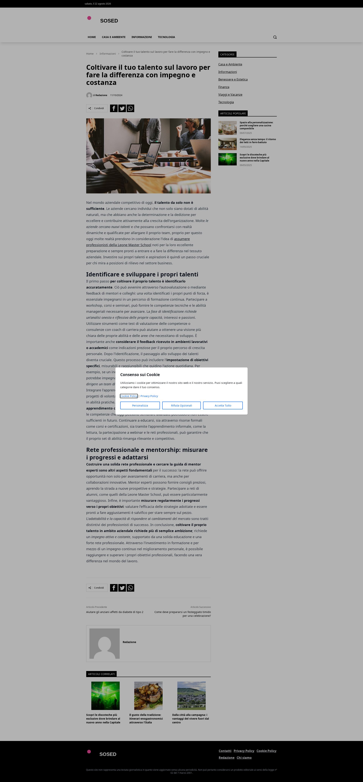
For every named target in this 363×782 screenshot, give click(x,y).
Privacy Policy (149, 396)
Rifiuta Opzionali (181, 405)
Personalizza (140, 405)
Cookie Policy (128, 396)
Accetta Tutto (223, 405)
